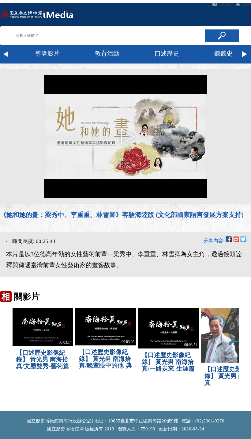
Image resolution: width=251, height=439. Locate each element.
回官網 (246, 4)
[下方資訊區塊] (2, 407)
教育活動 (107, 53)
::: (209, 4)
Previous (6, 54)
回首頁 (37, 14)
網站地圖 (225, 4)
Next (245, 54)
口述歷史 (167, 53)
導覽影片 (47, 53)
